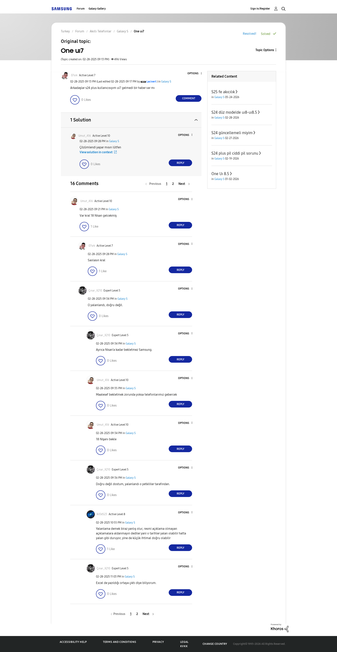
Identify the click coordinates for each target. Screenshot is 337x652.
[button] (195, 73)
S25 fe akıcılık (223, 91)
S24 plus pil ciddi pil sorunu (234, 153)
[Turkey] (61, 9)
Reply (180, 163)
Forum (81, 8)
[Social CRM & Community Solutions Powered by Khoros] (279, 627)
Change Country (215, 644)
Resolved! (249, 33)
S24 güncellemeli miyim (232, 132)
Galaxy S (166, 81)
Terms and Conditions (119, 642)
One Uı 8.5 (220, 173)
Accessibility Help (73, 642)
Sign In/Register (260, 8)
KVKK (184, 646)
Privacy (158, 642)
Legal (184, 642)
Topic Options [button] (264, 50)
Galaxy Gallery (97, 8)
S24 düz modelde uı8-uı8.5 (234, 112)
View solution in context (96, 152)
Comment (188, 98)
